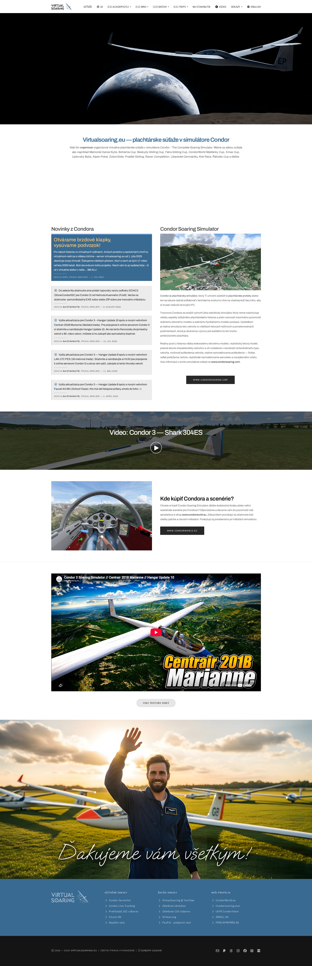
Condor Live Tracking (122, 905)
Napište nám (117, 922)
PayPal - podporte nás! (176, 922)
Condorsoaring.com (228, 905)
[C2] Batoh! (160, 6)
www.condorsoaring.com (225, 361)
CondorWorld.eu (226, 900)
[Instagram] (238, 950)
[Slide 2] (138, 120)
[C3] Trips (180, 6)
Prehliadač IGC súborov (124, 911)
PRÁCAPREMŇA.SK (227, 922)
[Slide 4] (150, 120)
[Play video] (156, 447)
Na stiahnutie (202, 6)
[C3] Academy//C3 (118, 6)
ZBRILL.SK (222, 917)
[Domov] (61, 6)
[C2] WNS (141, 6)
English (256, 6)
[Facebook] (245, 950)
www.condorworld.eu (194, 514)
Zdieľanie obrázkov (174, 905)
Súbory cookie (151, 950)
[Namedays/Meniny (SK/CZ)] (252, 950)
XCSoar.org (169, 917)
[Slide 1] (132, 120)
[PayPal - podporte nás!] (224, 950)
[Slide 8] (173, 120)
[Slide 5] (156, 120)
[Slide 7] (167, 120)
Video (222, 6)
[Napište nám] (217, 950)
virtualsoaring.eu (84, 950)
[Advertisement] (156, 192)
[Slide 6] (162, 120)
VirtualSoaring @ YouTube (178, 900)
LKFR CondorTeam (227, 911)
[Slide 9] (179, 120)
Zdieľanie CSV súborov (176, 911)
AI (101, 6)
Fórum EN (115, 917)
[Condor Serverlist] (259, 950)
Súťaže (88, 6)
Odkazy (235, 6)
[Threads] (231, 950)
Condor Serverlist (120, 900)
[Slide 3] (144, 120)
